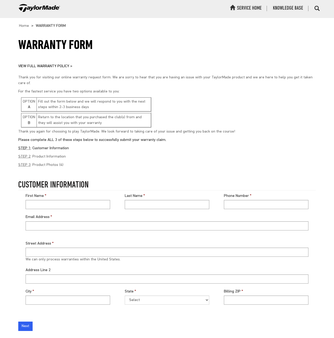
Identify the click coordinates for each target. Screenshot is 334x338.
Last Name (133, 196)
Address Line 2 (38, 270)
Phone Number (236, 196)
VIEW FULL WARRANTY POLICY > (45, 66)
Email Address (38, 217)
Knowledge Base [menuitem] (288, 8)
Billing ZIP (232, 291)
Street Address (38, 244)
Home (24, 26)
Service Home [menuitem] (249, 8)
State (129, 291)
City (29, 291)
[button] (317, 9)
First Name (35, 196)
